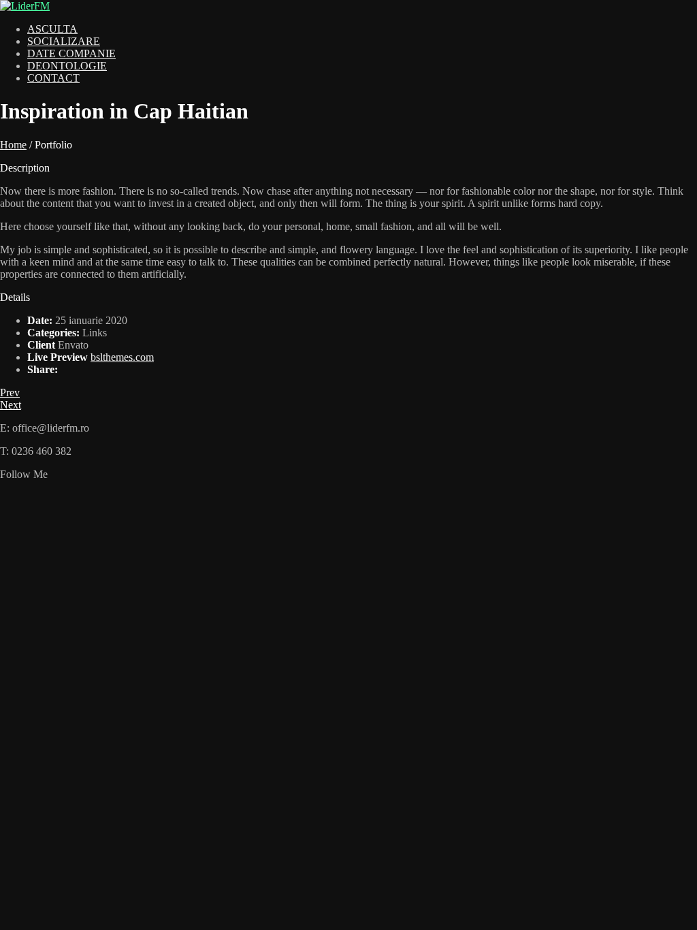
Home (13, 144)
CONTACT (53, 78)
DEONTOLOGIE (67, 65)
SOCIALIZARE (63, 41)
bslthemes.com (122, 357)
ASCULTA (52, 29)
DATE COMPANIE (71, 53)
